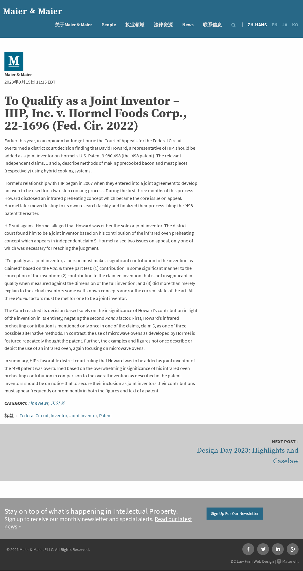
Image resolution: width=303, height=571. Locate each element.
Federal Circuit (34, 415)
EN (275, 25)
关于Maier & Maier (73, 25)
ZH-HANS (257, 25)
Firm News (38, 403)
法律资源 (163, 25)
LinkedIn (278, 549)
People (108, 25)
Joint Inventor (83, 415)
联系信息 (212, 25)
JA (284, 25)
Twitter (263, 549)
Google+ (293, 549)
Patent (105, 415)
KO (295, 25)
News (188, 25)
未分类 (58, 403)
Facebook (248, 549)
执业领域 (134, 25)
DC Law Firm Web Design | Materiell (264, 561)
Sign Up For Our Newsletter (235, 513)
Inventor (59, 415)
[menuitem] (73, 24)
